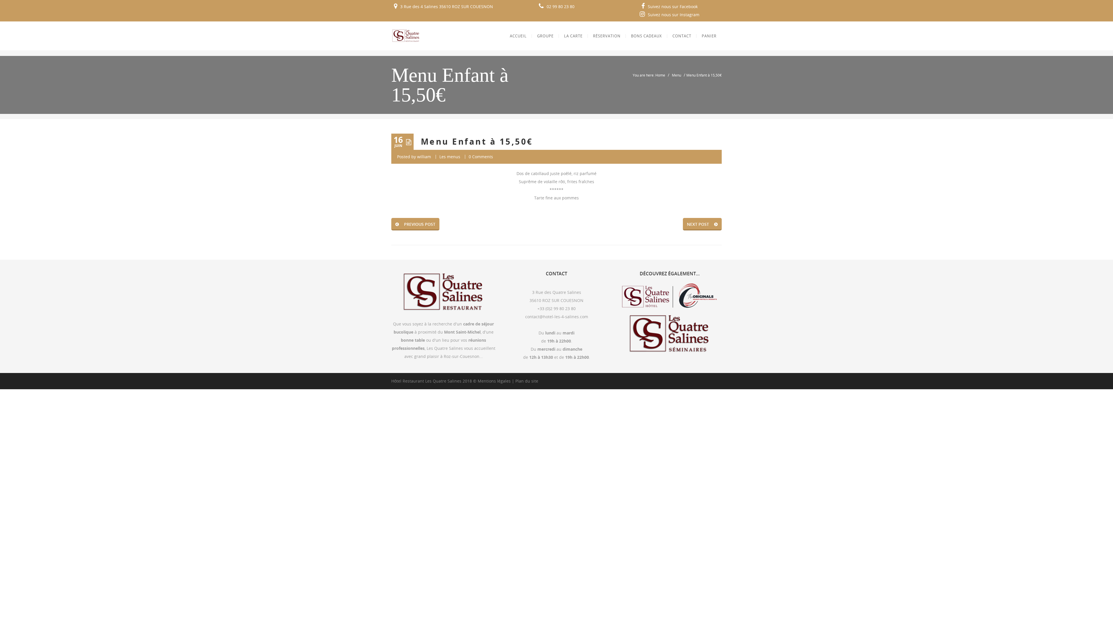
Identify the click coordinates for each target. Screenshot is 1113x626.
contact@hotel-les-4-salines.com (556, 316)
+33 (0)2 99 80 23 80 (556, 308)
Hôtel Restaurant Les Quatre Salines (426, 381)
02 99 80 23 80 (560, 6)
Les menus (449, 156)
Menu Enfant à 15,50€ (477, 141)
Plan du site (526, 381)
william (424, 156)
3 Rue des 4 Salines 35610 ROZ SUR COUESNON (446, 6)
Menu (676, 75)
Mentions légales (494, 381)
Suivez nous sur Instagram (673, 14)
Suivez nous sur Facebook (673, 6)
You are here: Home (649, 75)
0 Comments (481, 156)
